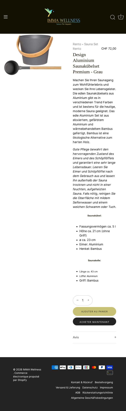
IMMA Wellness (32, 369)
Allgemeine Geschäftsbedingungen (92, 397)
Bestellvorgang (104, 382)
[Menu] (5, 16)
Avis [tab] (76, 337)
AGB (77, 392)
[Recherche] (112, 17)
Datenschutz (90, 387)
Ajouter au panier (94, 311)
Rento (77, 44)
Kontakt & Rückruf (82, 382)
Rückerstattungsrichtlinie (98, 392)
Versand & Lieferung (68, 387)
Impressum (106, 387)
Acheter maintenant (94, 322)
